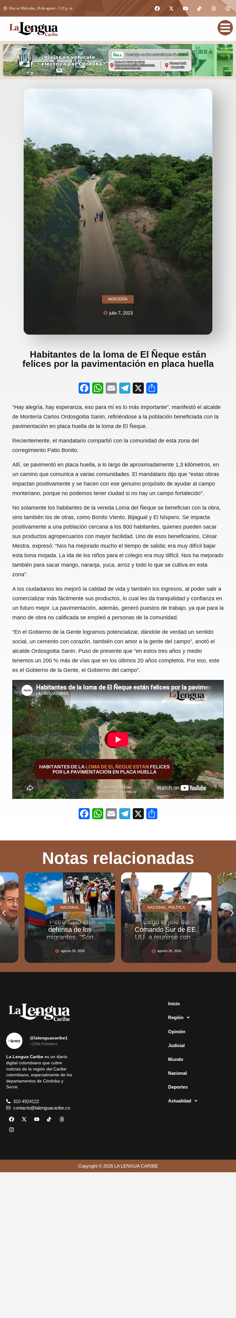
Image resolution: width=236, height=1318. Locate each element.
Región (175, 1017)
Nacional (177, 1073)
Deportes (178, 1087)
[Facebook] (157, 8)
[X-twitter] (171, 8)
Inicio (174, 1003)
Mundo (175, 1059)
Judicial (176, 1045)
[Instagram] (227, 8)
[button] (4, 913)
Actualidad (179, 1100)
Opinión (176, 1031)
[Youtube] (185, 8)
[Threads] (213, 8)
